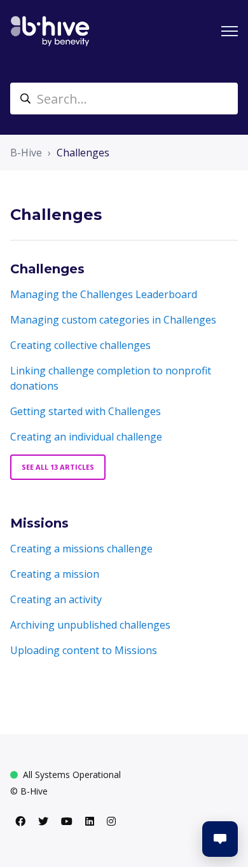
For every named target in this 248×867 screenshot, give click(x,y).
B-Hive (26, 153)
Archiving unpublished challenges (90, 625)
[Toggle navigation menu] (229, 31)
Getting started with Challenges (85, 411)
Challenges (83, 153)
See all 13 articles (58, 467)
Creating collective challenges (80, 345)
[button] (220, 839)
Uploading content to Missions (83, 650)
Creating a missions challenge (81, 549)
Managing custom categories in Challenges (113, 320)
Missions (39, 523)
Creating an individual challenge (86, 437)
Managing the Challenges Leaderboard (103, 294)
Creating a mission (54, 574)
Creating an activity (56, 599)
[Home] (50, 31)
